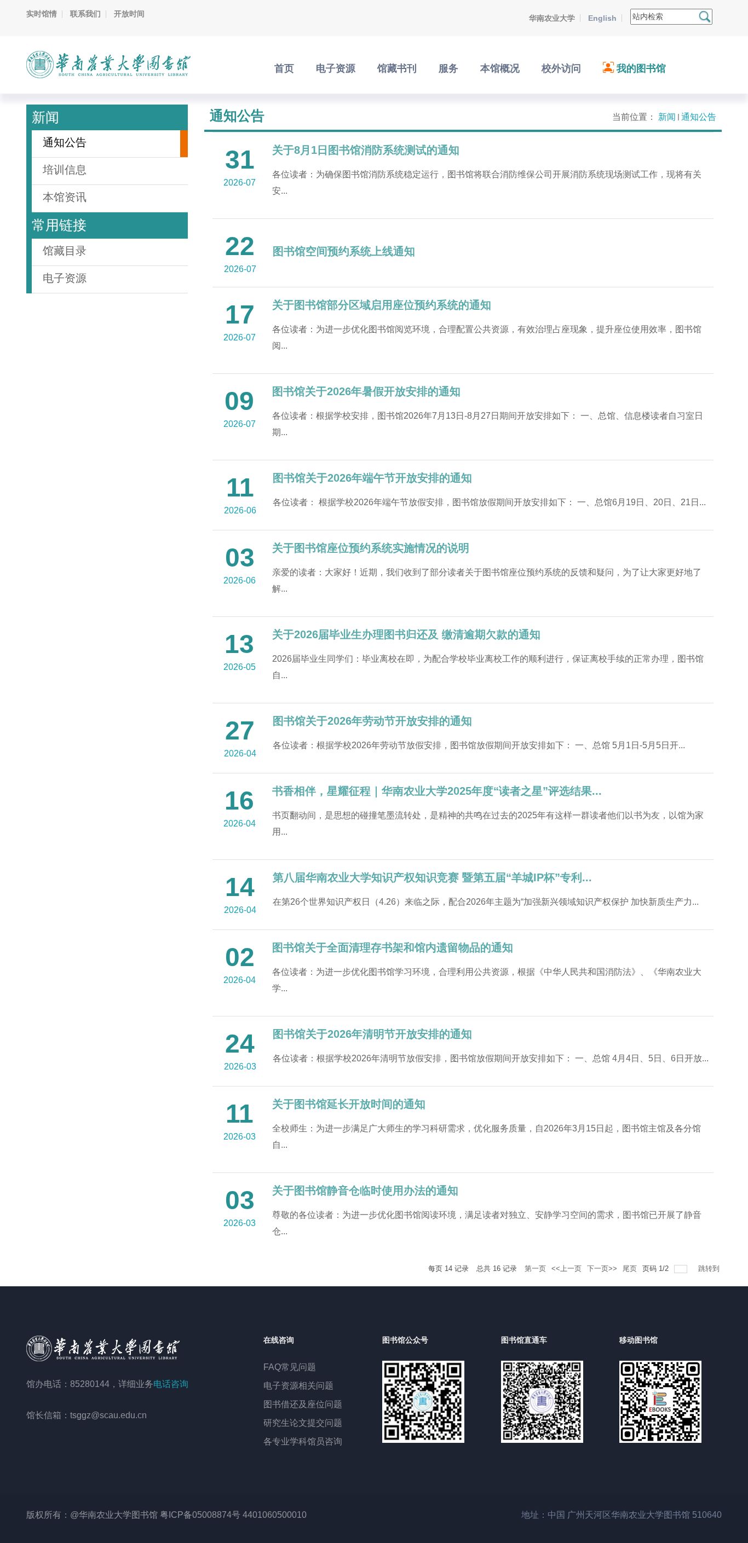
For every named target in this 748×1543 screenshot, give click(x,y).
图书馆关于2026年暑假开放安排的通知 (366, 391)
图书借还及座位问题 (302, 1404)
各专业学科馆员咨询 (302, 1441)
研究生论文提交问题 (302, 1423)
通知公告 (698, 117)
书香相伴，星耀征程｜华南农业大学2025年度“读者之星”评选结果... (437, 791)
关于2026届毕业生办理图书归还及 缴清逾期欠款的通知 (406, 634)
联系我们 (85, 13)
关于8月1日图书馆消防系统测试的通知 (365, 150)
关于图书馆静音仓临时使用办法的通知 (365, 1190)
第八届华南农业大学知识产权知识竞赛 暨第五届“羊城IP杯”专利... (432, 877)
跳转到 (710, 1268)
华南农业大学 (552, 18)
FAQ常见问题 (289, 1367)
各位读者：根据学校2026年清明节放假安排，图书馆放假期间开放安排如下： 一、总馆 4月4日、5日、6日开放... (491, 1058)
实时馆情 (41, 13)
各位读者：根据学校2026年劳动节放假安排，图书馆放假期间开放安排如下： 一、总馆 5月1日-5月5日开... (479, 745)
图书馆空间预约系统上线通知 (344, 251)
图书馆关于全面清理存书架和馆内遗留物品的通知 (392, 947)
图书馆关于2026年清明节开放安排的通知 (372, 1034)
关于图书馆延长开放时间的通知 (348, 1104)
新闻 (667, 117)
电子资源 (65, 278)
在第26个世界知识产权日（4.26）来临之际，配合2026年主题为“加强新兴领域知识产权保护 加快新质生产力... (486, 901)
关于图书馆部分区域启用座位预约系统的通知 (381, 305)
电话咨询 (170, 1384)
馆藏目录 (65, 251)
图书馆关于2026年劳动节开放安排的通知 (372, 721)
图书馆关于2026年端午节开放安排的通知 (372, 478)
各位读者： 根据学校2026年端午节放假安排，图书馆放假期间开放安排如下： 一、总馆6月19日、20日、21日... (489, 502)
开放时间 (129, 13)
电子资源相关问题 (298, 1385)
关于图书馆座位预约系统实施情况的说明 (370, 548)
